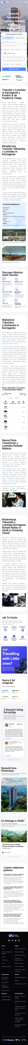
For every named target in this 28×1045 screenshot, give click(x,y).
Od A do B (8, 37)
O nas (3, 948)
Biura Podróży (5, 982)
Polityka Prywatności (20, 977)
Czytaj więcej (8, 738)
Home (11, 7)
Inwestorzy (4, 960)
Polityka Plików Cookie (20, 984)
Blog (3, 963)
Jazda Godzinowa (20, 37)
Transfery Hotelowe (20, 966)
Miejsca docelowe (6, 966)
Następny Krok (14, 69)
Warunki (17, 980)
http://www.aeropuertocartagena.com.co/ (12, 225)
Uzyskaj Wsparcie (6, 999)
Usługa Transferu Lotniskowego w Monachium (19, 1019)
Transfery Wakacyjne (20, 955)
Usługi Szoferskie (19, 952)
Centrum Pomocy (6, 996)
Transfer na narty (19, 963)
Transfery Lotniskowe (20, 948)
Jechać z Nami (5, 990)
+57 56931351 (6, 221)
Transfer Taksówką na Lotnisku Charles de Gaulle (20, 1008)
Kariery (3, 957)
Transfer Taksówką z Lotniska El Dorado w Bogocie (13, 810)
